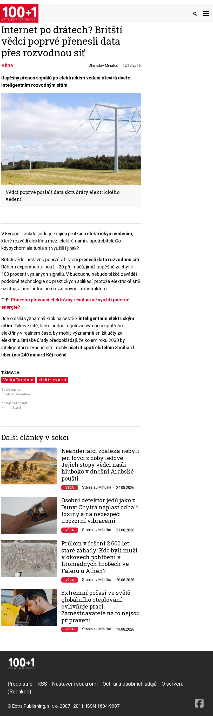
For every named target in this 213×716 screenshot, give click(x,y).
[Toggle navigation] (206, 13)
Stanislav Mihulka (103, 65)
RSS (42, 684)
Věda (69, 487)
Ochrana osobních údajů (130, 684)
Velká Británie (18, 379)
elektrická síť (52, 379)
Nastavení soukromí (75, 684)
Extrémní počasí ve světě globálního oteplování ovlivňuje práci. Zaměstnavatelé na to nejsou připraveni (100, 606)
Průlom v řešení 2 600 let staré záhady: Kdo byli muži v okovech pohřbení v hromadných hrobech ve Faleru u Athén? (99, 557)
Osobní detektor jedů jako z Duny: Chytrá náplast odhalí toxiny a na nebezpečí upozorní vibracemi (99, 510)
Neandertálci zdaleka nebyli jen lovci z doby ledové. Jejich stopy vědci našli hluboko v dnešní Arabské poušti (100, 465)
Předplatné (20, 684)
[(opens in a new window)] (199, 695)
